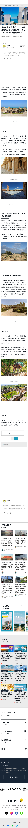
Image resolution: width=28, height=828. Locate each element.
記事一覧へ (22, 46)
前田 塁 (8, 45)
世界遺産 (6, 444)
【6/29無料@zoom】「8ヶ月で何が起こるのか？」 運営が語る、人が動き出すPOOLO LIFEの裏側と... (20, 696)
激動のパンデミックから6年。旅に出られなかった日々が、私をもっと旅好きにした (7, 543)
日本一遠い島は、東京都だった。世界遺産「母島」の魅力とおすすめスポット (20, 567)
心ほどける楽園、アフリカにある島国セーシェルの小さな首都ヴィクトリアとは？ (6, 590)
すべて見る (24, 605)
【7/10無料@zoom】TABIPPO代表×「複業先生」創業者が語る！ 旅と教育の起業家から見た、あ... (20, 657)
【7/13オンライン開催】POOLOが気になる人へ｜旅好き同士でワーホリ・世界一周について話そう (7, 676)
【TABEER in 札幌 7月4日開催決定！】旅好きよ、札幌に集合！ (7, 694)
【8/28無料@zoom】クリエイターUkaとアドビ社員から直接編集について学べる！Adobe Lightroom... (7, 657)
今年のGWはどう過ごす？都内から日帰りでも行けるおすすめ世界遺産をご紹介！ (20, 589)
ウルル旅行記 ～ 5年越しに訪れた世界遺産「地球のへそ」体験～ (7, 567)
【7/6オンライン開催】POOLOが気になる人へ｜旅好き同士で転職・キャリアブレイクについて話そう (20, 676)
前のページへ (12, 433)
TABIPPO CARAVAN (6, 538)
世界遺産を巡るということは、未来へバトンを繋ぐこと (20, 542)
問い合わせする (14, 777)
